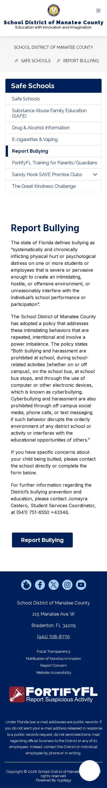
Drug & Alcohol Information (41, 127)
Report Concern (53, 665)
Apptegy (64, 780)
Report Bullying (81, 61)
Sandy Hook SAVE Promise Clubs (47, 174)
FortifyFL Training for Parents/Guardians (54, 163)
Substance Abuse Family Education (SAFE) (49, 113)
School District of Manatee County (53, 47)
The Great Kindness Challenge (44, 186)
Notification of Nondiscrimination (53, 658)
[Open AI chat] (89, 770)
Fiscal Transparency (53, 651)
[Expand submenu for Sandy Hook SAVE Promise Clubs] (95, 174)
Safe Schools (26, 99)
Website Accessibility (53, 672)
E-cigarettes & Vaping (35, 139)
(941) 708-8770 (53, 636)
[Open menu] (98, 10)
